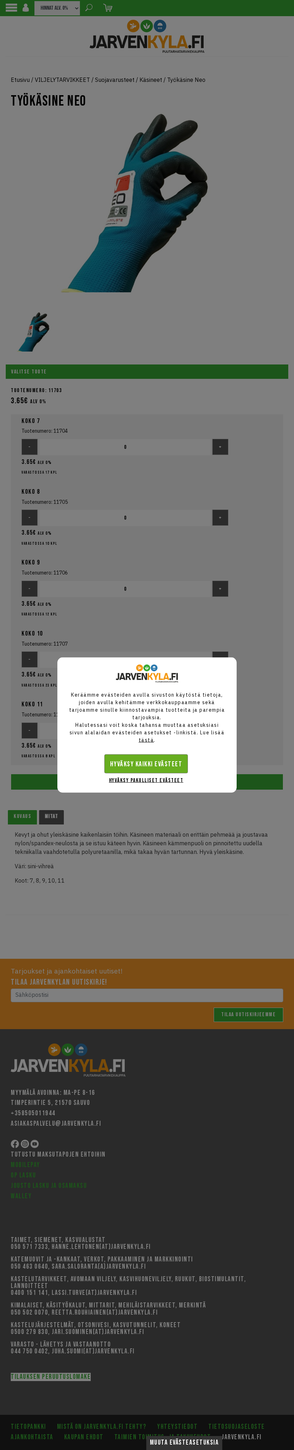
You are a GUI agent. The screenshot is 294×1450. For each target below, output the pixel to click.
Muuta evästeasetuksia (184, 1443)
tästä (146, 740)
